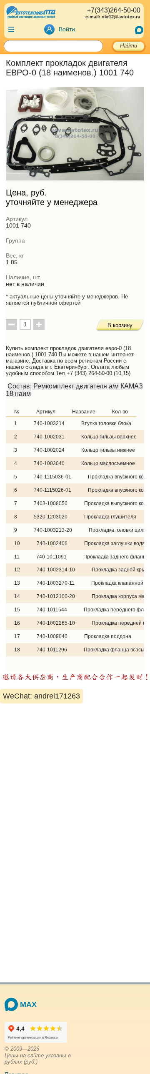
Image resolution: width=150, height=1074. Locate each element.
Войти (67, 29)
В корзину (120, 325)
